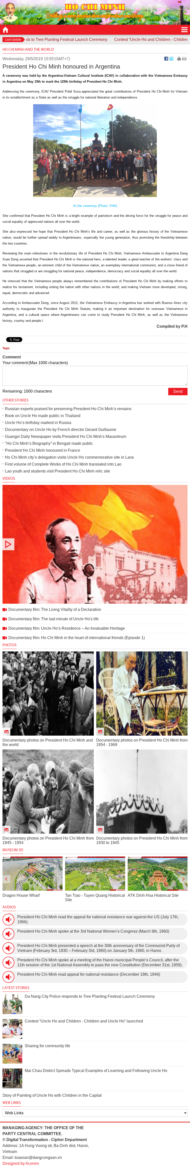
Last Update (13, 39)
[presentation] (6, 879)
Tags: (6, 348)
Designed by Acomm (20, 1163)
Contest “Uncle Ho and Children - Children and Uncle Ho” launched (84, 1021)
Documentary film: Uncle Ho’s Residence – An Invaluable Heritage (66, 628)
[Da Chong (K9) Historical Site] (157, 873)
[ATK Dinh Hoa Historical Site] (95, 873)
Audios (9, 907)
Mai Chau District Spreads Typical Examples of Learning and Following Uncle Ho (96, 1071)
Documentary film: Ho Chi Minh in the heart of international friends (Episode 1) (76, 638)
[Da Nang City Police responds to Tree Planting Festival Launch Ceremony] (12, 1004)
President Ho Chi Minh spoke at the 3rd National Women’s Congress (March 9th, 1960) (93, 931)
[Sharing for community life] (12, 1054)
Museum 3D (12, 849)
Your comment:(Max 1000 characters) (35, 363)
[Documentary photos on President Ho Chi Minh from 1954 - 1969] (142, 693)
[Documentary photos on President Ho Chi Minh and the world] (48, 693)
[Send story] (184, 58)
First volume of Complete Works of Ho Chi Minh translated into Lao (63, 464)
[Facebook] (166, 58)
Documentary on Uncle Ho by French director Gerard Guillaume (60, 429)
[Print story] (179, 58)
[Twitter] (171, 58)
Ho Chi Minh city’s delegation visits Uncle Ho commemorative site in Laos (69, 457)
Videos (8, 478)
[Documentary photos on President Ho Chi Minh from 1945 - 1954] (48, 791)
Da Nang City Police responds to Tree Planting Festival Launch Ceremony (90, 996)
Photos (9, 645)
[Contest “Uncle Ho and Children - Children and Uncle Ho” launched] (12, 1029)
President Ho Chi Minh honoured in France (42, 450)
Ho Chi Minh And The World (28, 49)
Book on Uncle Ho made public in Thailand (42, 416)
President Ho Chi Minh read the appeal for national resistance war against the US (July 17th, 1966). (98, 919)
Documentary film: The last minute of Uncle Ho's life (53, 619)
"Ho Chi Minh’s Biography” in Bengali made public (49, 443)
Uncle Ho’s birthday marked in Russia (38, 423)
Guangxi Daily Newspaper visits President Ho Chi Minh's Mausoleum (65, 436)
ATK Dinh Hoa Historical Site (90, 895)
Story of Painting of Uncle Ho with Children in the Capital (52, 1095)
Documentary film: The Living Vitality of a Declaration (95, 544)
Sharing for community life (47, 1046)
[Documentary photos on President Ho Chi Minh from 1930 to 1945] (142, 791)
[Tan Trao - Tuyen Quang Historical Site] (32, 873)
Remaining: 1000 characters (27, 391)
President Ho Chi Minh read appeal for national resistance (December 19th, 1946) (88, 974)
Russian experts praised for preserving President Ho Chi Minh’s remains (68, 409)
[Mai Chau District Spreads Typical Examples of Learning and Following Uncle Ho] (12, 1078)
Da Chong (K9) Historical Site (153, 895)
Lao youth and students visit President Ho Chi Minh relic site (57, 471)
